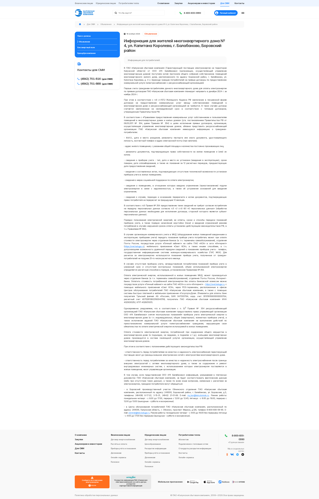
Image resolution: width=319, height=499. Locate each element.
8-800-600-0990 (192, 13)
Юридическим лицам (106, 3)
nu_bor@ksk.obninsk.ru (198, 395)
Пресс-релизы (84, 36)
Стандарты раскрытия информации (195, 448)
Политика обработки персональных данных (96, 495)
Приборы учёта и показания (123, 448)
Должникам (116, 453)
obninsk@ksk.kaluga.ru (139, 413)
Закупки (178, 3)
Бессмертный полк (86, 47)
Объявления (84, 42)
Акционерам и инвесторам (201, 3)
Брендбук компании (86, 53)
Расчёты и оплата (119, 444)
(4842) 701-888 (91, 83)
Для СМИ (224, 3)
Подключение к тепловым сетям (193, 444)
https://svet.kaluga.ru (134, 246)
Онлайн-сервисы (118, 457)
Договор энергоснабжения (123, 439)
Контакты (239, 3)
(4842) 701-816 (91, 79)
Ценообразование (153, 444)
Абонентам (184, 439)
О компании (163, 3)
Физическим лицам (84, 3)
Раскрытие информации (155, 448)
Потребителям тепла (129, 3)
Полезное (115, 462)
